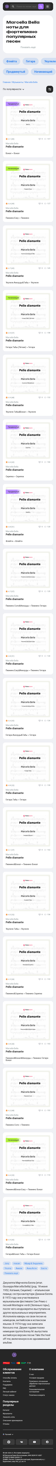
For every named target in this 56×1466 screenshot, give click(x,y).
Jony (7, 1263)
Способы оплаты (10, 1378)
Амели (19, 1268)
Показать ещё (11, 1273)
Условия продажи (36, 1378)
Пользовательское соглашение (37, 1390)
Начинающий (43, 71)
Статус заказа (8, 1395)
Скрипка (20, 476)
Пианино (25, 218)
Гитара (30, 61)
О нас (31, 1374)
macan (17, 1263)
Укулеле (35, 283)
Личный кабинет (9, 1392)
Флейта (11, 61)
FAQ (4, 1388)
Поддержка (7, 1385)
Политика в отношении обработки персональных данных (39, 1383)
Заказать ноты (9, 1417)
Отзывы (6, 1424)
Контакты (7, 1381)
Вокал (17, 153)
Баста (44, 1268)
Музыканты (7, 1414)
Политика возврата (37, 1395)
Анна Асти (32, 1268)
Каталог (6, 1410)
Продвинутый (15, 71)
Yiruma (8, 1268)
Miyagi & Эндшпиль (34, 1263)
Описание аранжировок (13, 1421)
